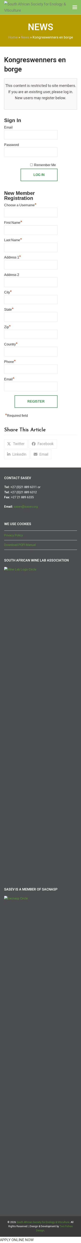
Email (8, 127)
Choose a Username (20, 204)
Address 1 (12, 257)
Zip (7, 326)
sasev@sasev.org (26, 506)
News (25, 37)
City (8, 291)
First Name (13, 222)
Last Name (13, 239)
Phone (10, 361)
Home (13, 37)
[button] (74, 7)
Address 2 (11, 275)
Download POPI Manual (20, 545)
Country (11, 343)
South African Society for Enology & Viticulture (43, 1222)
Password (11, 145)
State (9, 309)
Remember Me (45, 165)
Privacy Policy (13, 535)
